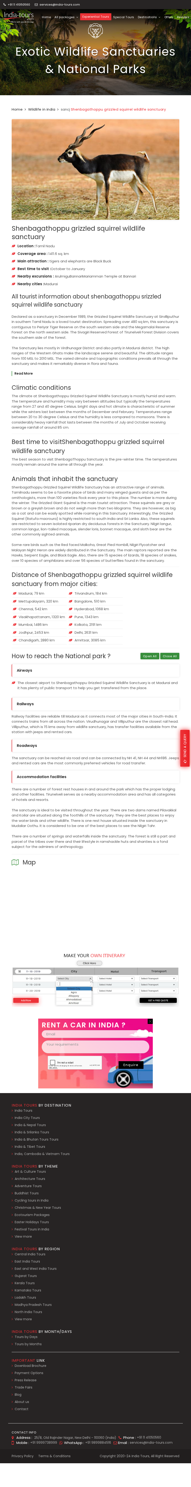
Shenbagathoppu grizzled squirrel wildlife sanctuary (118, 109)
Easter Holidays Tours (32, 1222)
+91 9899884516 (98, 1442)
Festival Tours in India (32, 1229)
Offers (168, 17)
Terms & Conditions (54, 1456)
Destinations (148, 17)
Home (46, 17)
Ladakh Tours (25, 1297)
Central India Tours (30, 1254)
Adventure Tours (28, 1186)
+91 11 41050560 (18, 4)
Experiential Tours (95, 17)
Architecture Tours (30, 1178)
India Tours (23, 1110)
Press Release (26, 1380)
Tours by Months (28, 1344)
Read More (23, 373)
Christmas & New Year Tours (38, 1207)
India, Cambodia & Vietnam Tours (42, 1154)
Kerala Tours (25, 1283)
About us (22, 1401)
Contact (21, 1409)
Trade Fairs (23, 1387)
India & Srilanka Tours (32, 1132)
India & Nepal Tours (30, 1125)
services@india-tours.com (60, 4)
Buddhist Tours (27, 1193)
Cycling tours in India (31, 1200)
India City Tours (27, 1117)
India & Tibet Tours (30, 1146)
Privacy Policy (23, 1456)
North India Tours (28, 1312)
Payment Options (29, 1373)
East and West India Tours (36, 1268)
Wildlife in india (41, 109)
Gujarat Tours (26, 1276)
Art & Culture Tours (30, 1171)
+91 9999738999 (43, 1442)
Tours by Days (26, 1337)
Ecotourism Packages (32, 1215)
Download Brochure (30, 1365)
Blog (18, 1394)
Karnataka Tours (28, 1290)
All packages (65, 17)
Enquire (131, 1065)
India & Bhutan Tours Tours (36, 1139)
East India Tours (27, 1261)
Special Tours (123, 17)
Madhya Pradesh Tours (33, 1304)
